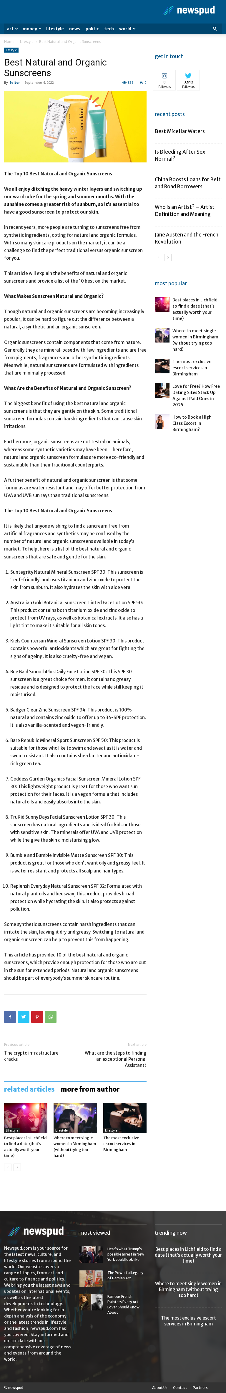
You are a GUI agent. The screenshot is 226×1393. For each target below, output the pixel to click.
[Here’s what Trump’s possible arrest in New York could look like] (91, 1254)
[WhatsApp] (50, 1017)
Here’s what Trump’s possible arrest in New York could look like (125, 1254)
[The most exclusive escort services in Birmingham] (125, 1118)
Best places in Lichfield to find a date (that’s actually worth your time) (188, 1255)
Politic (92, 28)
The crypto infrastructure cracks (31, 1056)
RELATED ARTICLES (29, 1089)
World (125, 28)
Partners (200, 1387)
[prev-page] (7, 1167)
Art (10, 28)
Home (9, 41)
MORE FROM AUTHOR (90, 1089)
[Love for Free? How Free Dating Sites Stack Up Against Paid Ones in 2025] (162, 390)
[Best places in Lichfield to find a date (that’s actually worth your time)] (25, 1118)
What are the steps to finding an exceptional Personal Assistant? (116, 1059)
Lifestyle (55, 28)
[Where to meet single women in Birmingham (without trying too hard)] (75, 1118)
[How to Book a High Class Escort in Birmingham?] (162, 421)
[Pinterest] (37, 1017)
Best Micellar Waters (180, 131)
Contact (180, 1387)
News (74, 28)
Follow (165, 74)
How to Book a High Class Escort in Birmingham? (192, 423)
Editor (14, 82)
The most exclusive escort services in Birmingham (121, 1143)
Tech (109, 28)
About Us (159, 1387)
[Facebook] (10, 1017)
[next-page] (17, 1167)
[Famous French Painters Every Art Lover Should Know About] (91, 1302)
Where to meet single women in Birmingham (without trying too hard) (188, 1289)
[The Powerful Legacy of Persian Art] (91, 1278)
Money (30, 28)
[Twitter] (23, 1017)
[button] (215, 29)
